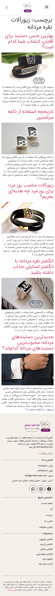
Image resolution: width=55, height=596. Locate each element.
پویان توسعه (12, 589)
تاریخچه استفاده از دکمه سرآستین (31, 114)
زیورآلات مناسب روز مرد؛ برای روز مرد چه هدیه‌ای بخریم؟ (31, 191)
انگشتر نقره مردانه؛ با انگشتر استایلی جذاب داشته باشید (33, 266)
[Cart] (6, 7)
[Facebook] (49, 489)
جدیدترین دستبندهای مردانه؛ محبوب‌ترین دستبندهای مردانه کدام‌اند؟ (28, 342)
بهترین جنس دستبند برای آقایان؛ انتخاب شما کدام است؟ (29, 41)
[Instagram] (41, 489)
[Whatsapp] (33, 489)
